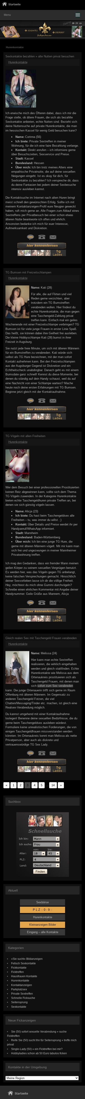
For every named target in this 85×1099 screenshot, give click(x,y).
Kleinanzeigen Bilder (42, 924)
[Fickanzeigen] (11, 5)
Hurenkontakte (17, 62)
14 (53, 785)
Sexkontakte (18, 1006)
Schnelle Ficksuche (23, 997)
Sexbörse (42, 902)
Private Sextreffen (22, 993)
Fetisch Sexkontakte (23, 963)
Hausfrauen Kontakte (24, 976)
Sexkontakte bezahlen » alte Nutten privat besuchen (39, 56)
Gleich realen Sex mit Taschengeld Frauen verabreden (41, 638)
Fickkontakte (19, 967)
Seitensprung (19, 1002)
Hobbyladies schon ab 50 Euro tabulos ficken (39, 1053)
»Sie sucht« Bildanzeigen (27, 958)
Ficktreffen (17, 971)
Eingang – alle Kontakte (42, 932)
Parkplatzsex (19, 989)
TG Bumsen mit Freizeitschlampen (28, 272)
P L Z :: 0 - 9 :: (42, 909)
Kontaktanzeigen (21, 985)
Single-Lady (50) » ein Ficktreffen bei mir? (37, 1048)
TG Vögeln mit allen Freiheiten (25, 436)
